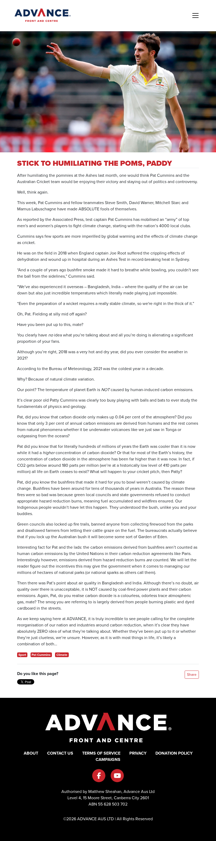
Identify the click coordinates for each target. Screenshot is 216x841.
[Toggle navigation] (195, 15)
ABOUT (31, 753)
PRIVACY (137, 753)
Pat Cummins (41, 654)
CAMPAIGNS (108, 759)
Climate (61, 654)
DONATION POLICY (174, 753)
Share (192, 674)
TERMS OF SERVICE (101, 753)
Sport (22, 654)
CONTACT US (60, 753)
